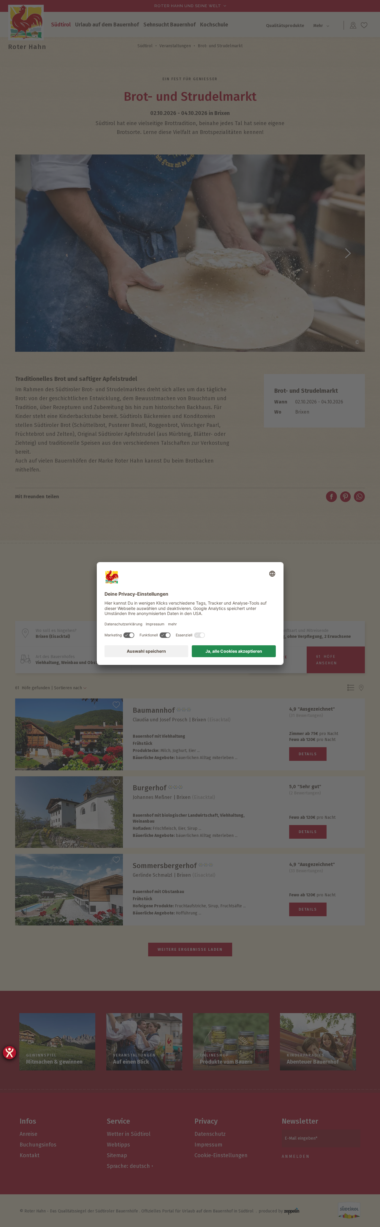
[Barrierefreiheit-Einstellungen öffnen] (9, 1052)
